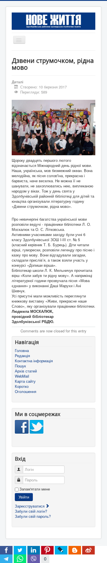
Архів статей (26, 371)
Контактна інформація (34, 360)
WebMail (22, 376)
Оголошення (25, 391)
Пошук (20, 366)
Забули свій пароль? (33, 516)
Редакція (22, 355)
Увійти (24, 497)
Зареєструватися (30, 506)
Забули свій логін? (31, 511)
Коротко (22, 386)
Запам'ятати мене (34, 489)
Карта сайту (25, 381)
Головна (22, 350)
